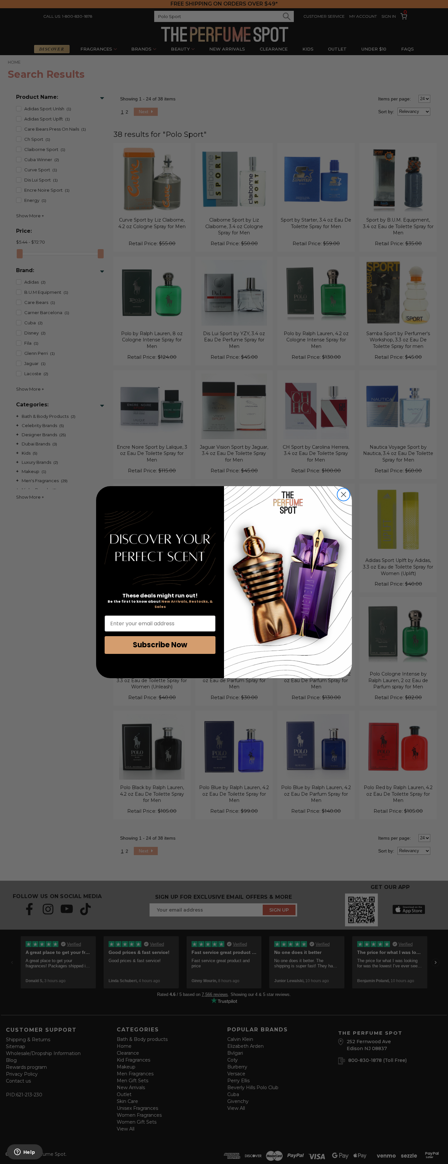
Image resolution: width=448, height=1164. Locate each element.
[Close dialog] (343, 494)
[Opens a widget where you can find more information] (25, 1152)
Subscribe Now (160, 645)
